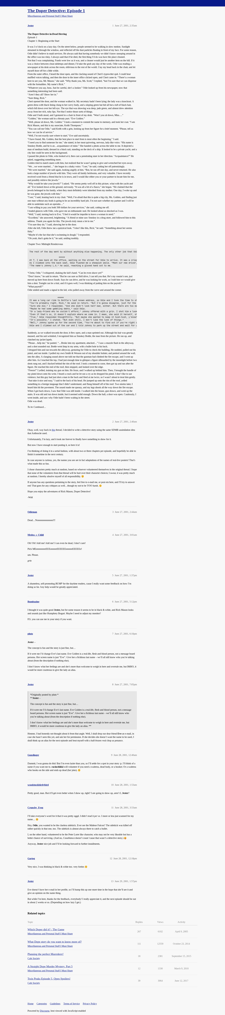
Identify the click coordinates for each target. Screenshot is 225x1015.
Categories (42, 1003)
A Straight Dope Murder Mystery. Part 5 (50, 966)
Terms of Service (71, 1003)
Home (31, 1003)
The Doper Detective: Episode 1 (56, 10)
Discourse (44, 1010)
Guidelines (55, 1003)
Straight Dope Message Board (16, 3)
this (53, 430)
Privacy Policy (90, 1003)
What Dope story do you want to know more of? (55, 941)
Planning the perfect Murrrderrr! (46, 954)
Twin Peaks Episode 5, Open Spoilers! (49, 978)
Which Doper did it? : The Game (46, 929)
